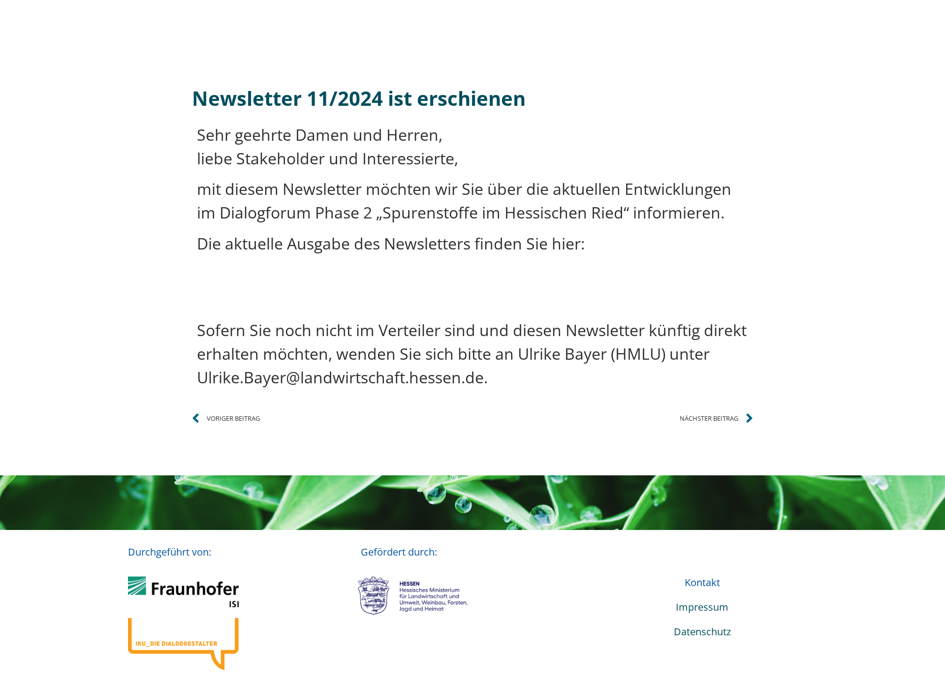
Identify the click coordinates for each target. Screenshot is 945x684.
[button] (871, 25)
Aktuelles (245, 24)
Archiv (743, 24)
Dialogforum (325, 24)
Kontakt (702, 582)
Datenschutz (702, 631)
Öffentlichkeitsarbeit (639, 24)
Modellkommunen (517, 24)
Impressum (702, 607)
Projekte (414, 24)
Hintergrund (816, 24)
